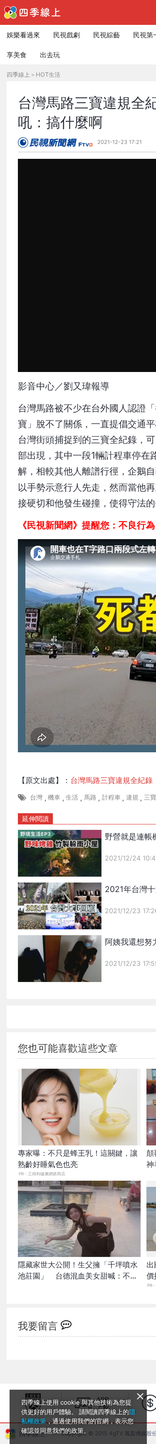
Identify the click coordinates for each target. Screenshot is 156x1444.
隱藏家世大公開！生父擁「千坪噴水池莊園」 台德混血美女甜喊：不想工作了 (78, 1274)
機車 (54, 797)
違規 (132, 797)
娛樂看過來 (23, 35)
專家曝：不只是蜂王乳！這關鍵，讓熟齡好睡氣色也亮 (78, 1159)
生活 (72, 797)
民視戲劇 (66, 35)
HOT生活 (48, 74)
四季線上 (18, 74)
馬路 (90, 797)
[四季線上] (32, 12)
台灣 (36, 797)
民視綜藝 (106, 35)
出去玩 (50, 55)
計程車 (111, 797)
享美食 (17, 55)
